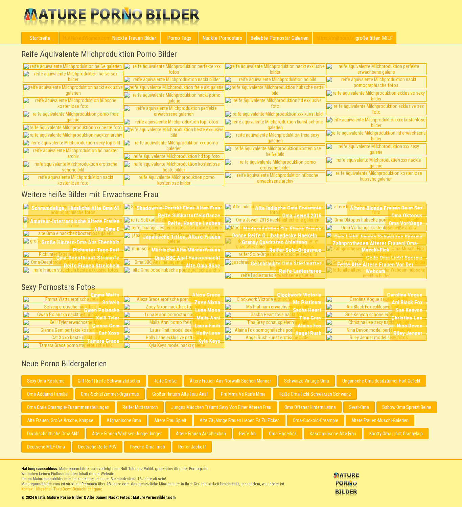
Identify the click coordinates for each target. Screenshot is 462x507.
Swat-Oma (359, 407)
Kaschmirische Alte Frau (333, 433)
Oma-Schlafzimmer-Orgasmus (110, 394)
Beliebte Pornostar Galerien (279, 38)
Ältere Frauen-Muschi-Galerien (380, 420)
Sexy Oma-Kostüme (46, 381)
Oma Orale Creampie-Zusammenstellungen (68, 407)
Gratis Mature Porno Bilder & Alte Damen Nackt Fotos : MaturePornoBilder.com (347, 485)
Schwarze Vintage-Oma (306, 381)
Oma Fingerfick (283, 433)
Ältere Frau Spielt (170, 420)
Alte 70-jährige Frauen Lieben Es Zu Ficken (240, 420)
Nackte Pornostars (222, 38)
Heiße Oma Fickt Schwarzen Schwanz (315, 394)
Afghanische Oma (124, 420)
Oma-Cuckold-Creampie (315, 420)
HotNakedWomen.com (87, 38)
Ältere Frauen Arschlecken (201, 433)
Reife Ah (247, 433)
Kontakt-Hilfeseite (35, 489)
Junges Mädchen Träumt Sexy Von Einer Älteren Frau (221, 407)
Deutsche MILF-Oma (46, 447)
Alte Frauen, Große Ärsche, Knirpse (60, 420)
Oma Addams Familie (47, 394)
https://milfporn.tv (335, 38)
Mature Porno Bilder (111, 17)
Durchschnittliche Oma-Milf (53, 433)
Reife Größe (165, 381)
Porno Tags (179, 38)
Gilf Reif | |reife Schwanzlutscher (109, 381)
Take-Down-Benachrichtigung (77, 489)
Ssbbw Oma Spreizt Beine (406, 407)
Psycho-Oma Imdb (147, 447)
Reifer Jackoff (192, 447)
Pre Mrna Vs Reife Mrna (243, 394)
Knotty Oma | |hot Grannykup (396, 433)
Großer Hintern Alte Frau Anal (180, 394)
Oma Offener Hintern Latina (310, 407)
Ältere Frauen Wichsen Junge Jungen (127, 433)
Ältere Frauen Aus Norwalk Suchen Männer (230, 381)
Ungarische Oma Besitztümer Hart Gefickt (381, 381)
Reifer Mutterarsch (140, 407)
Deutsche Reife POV (97, 447)
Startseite (39, 38)
